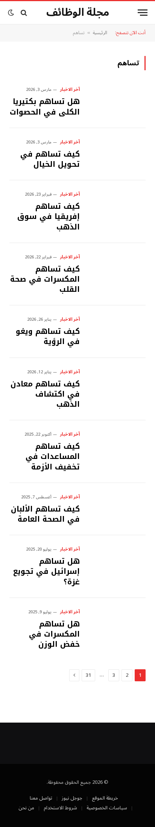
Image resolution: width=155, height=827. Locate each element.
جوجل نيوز (72, 798)
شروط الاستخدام (60, 808)
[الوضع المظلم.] (12, 12)
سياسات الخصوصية (107, 808)
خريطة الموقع (105, 798)
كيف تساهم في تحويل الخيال (50, 159)
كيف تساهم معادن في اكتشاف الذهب (45, 394)
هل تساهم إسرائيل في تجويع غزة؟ (46, 571)
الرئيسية (100, 33)
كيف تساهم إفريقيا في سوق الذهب (48, 216)
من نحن (26, 808)
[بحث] (24, 12)
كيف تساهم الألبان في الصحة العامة (45, 514)
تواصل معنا (41, 798)
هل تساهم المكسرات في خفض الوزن (54, 634)
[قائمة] (142, 12)
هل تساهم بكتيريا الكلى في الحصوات (45, 106)
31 (88, 675)
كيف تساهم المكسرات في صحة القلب (45, 279)
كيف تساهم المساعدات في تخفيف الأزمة (53, 456)
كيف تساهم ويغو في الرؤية (48, 336)
